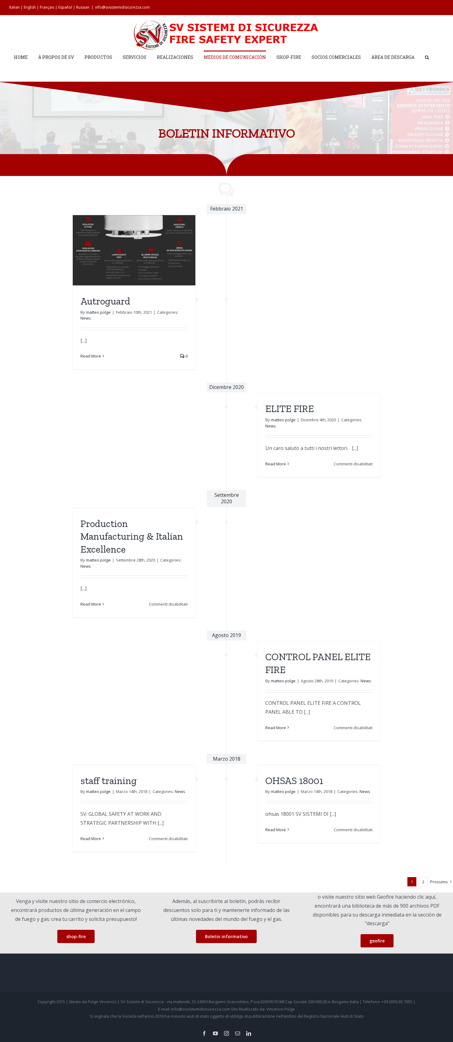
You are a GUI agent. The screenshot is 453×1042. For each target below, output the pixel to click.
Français (47, 7)
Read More (90, 356)
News (85, 318)
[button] (427, 57)
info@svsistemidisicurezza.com (122, 7)
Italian (14, 7)
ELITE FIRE (289, 409)
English (30, 7)
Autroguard (105, 301)
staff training (108, 781)
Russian (82, 7)
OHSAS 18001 (294, 781)
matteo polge (98, 312)
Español (65, 7)
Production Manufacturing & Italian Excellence (131, 536)
